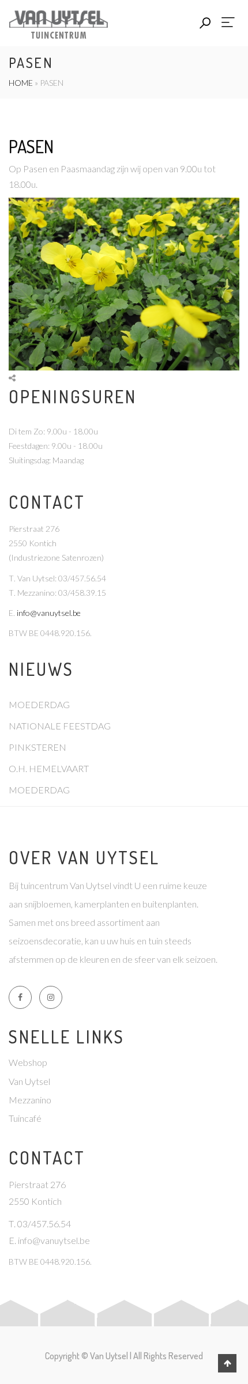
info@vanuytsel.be (49, 613)
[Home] (58, 23)
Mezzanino (30, 1099)
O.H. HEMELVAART (49, 768)
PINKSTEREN (37, 747)
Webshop (28, 1062)
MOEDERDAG (39, 704)
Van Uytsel (29, 1081)
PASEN (31, 146)
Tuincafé (25, 1118)
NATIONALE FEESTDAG (60, 725)
